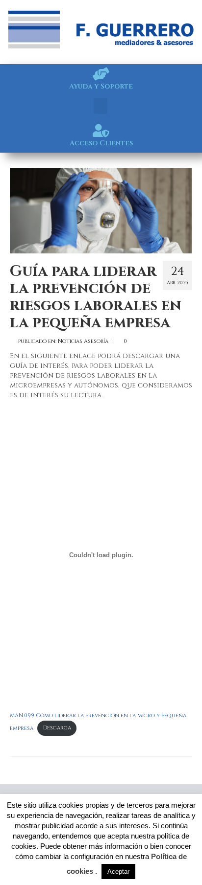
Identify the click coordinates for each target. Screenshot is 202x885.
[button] (100, 106)
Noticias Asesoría (83, 341)
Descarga (57, 727)
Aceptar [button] (118, 871)
